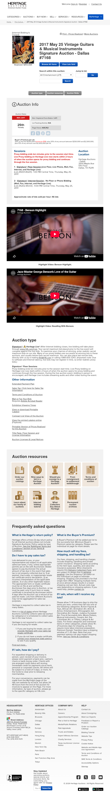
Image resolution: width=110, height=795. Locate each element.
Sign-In (74, 4)
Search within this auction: (52, 71)
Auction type (37, 93)
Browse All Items (49, 64)
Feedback (85, 721)
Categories (13, 16)
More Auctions (91, 34)
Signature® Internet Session (30, 180)
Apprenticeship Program (68, 717)
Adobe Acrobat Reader (31, 401)
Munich (38, 743)
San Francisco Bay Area (45, 758)
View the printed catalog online (27, 420)
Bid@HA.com (45, 358)
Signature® (17, 346)
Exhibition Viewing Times (24, 405)
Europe (38, 728)
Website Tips (86, 736)
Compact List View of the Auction (28, 416)
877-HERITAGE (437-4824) (17, 735)
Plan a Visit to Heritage (67, 721)
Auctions (28, 16)
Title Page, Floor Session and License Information (25, 434)
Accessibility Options (90, 763)
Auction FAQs (73, 93)
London (38, 739)
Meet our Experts (88, 717)
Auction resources (55, 93)
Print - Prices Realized (72, 34)
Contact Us (96, 4)
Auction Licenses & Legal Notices (27, 439)
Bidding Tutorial (87, 732)
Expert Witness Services (68, 736)
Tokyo (37, 762)
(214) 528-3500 (13, 737)
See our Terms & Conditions (76, 637)
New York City (41, 747)
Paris (37, 754)
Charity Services (65, 739)
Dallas (37, 724)
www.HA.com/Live (28, 349)
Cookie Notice (87, 744)
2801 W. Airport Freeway (17, 722)
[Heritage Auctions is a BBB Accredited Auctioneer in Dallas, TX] (14, 778)
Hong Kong (39, 736)
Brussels (38, 717)
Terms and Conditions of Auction (27, 395)
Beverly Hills (40, 713)
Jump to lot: (81, 71)
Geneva (38, 732)
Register (83, 4)
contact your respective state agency (34, 639)
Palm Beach (40, 751)
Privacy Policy (87, 740)
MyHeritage (94, 16)
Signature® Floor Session (29, 167)
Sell (52, 16)
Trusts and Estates (65, 732)
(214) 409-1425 (17, 739)
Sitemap (84, 767)
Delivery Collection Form (79, 570)
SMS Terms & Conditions (91, 759)
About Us (62, 709)
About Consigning (88, 713)
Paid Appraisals (64, 728)
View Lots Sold (68, 64)
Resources (77, 16)
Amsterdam (39, 709)
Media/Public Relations (67, 724)
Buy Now (41, 16)
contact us (79, 589)
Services (62, 16)
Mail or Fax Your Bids (22, 399)
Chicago (38, 721)
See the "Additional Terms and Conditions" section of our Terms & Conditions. (31, 548)
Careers (61, 713)
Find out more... (19, 645)
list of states (26, 612)
